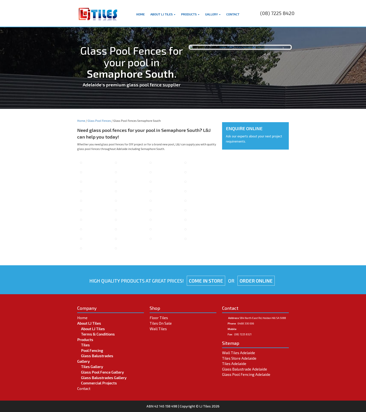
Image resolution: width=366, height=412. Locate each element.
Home (140, 14)
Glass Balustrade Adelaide (244, 369)
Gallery (212, 14)
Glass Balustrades (97, 355)
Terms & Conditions (98, 334)
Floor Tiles (159, 317)
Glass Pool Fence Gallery (102, 372)
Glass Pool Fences (99, 121)
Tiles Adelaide (234, 363)
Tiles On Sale (161, 323)
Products (189, 14)
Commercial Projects (99, 383)
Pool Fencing (92, 350)
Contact (232, 14)
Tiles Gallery (92, 366)
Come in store (206, 281)
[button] (197, 47)
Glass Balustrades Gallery (104, 377)
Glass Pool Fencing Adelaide (246, 374)
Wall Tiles (158, 328)
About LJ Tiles (161, 14)
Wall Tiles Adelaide (238, 352)
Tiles (85, 345)
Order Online (256, 281)
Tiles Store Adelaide (239, 358)
